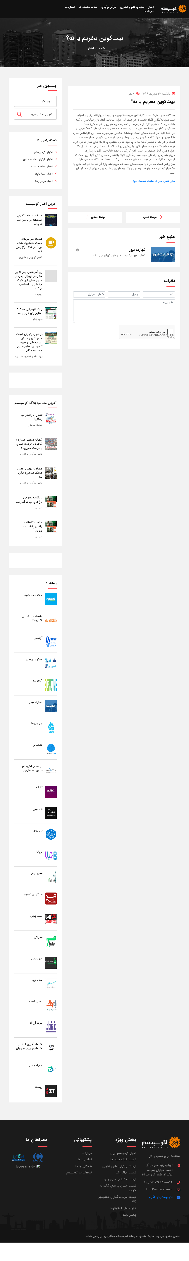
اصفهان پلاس (34, 659)
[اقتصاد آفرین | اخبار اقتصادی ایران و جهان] (51, 1048)
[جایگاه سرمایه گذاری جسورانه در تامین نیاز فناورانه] (51, 219)
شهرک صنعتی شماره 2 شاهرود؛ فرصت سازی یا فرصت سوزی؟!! (29, 443)
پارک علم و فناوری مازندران (28, 356)
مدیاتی (38, 937)
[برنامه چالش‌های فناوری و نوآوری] (51, 770)
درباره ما (87, 1153)
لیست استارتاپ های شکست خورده (118, 1188)
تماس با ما (85, 1159)
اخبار (91, 48)
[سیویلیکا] (38, 1157)
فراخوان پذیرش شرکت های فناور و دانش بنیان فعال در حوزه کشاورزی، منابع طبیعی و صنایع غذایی (29, 342)
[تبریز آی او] (51, 1026)
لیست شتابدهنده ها (123, 1159)
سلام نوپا (37, 980)
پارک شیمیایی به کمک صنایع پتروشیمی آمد (29, 311)
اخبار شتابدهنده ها (41, 166)
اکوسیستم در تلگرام (161, 1197)
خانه (102, 48)
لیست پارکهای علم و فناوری (119, 1166)
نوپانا (39, 851)
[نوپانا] (51, 855)
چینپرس (37, 830)
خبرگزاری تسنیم (33, 894)
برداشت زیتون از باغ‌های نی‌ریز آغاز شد (29, 499)
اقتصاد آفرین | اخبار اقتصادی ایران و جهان (29, 1046)
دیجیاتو (37, 744)
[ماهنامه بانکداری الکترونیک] (51, 620)
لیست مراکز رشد (126, 1172)
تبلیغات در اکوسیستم (79, 1172)
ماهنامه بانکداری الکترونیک (32, 618)
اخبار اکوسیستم (43, 152)
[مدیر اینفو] (51, 877)
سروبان (38, 508)
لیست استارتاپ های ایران (120, 1179)
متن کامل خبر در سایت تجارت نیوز (154, 181)
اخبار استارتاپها (44, 173)
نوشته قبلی (150, 217)
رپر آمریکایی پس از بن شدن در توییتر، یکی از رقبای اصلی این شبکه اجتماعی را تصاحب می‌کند (28, 280)
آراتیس (38, 638)
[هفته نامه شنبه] (51, 599)
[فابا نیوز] (51, 812)
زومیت (38, 294)
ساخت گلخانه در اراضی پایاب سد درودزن (32, 526)
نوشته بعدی (98, 217)
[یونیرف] (18, 1157)
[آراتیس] (51, 641)
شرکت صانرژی (35, 425)
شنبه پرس (36, 916)
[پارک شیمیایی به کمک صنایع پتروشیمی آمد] (51, 313)
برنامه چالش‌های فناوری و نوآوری (32, 768)
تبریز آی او (36, 1022)
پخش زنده (129, 1214)
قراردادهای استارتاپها (123, 1208)
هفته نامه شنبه (33, 595)
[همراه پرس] (51, 1069)
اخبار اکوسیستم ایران (123, 1153)
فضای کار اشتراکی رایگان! (31, 417)
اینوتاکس (36, 958)
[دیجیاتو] (51, 748)
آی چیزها (36, 723)
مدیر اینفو (37, 319)
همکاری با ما (83, 1166)
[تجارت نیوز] (51, 706)
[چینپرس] (51, 834)
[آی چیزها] (51, 727)
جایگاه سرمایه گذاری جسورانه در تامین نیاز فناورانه (29, 219)
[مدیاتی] (51, 941)
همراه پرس (35, 1065)
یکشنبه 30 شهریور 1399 (156, 93)
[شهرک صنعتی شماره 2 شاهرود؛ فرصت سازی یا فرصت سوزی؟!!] (51, 443)
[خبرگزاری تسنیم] (51, 898)
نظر (131, 93)
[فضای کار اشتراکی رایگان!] (51, 418)
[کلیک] (51, 791)
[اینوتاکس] (51, 962)
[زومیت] (51, 1090)
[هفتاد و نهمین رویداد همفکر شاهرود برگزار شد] (51, 472)
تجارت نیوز (36, 702)
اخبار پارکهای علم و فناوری (37, 159)
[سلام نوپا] (51, 984)
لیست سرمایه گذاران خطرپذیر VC (117, 1199)
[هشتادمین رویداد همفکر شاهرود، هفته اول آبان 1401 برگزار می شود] (51, 242)
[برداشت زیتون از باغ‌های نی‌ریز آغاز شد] (51, 501)
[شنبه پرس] (51, 919)
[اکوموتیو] (51, 684)
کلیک (39, 787)
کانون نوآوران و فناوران (30, 257)
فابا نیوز (37, 809)
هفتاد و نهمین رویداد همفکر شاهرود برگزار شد (29, 472)
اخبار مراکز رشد (44, 181)
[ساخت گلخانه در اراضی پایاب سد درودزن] (51, 526)
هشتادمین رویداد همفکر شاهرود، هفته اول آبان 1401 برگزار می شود (29, 244)
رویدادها (149, 11)
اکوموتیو (37, 680)
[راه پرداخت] (51, 1005)
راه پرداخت (35, 1001)
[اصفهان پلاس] (51, 663)
